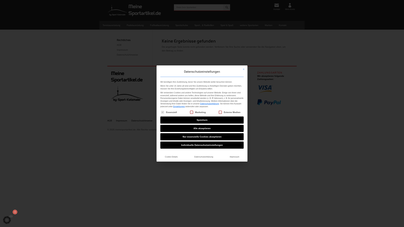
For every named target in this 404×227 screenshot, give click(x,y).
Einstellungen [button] (179, 106)
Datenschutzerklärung (209, 104)
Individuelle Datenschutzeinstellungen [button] (202, 145)
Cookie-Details (171, 157)
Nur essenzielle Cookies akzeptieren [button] (202, 136)
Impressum (234, 157)
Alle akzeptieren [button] (202, 128)
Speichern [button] (202, 120)
